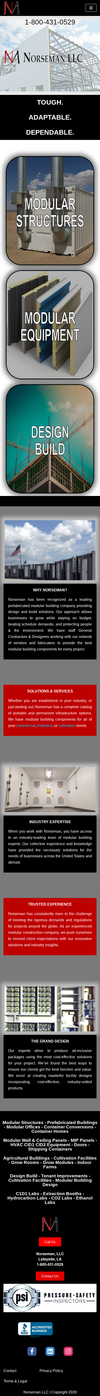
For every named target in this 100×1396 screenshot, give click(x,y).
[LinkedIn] (50, 1351)
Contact (9, 1371)
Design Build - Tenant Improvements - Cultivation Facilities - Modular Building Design (50, 1180)
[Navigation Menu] (91, 8)
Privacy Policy (51, 1371)
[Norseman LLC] (11, 8)
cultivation (66, 726)
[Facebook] (32, 1351)
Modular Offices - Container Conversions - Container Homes (50, 1127)
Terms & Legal (15, 1381)
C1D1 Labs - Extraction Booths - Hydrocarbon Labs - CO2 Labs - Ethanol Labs (50, 1198)
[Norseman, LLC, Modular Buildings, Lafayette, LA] (35, 1330)
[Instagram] (68, 1351)
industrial (44, 726)
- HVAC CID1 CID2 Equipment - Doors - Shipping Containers (50, 1144)
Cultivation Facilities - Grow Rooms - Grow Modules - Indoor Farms (50, 1162)
